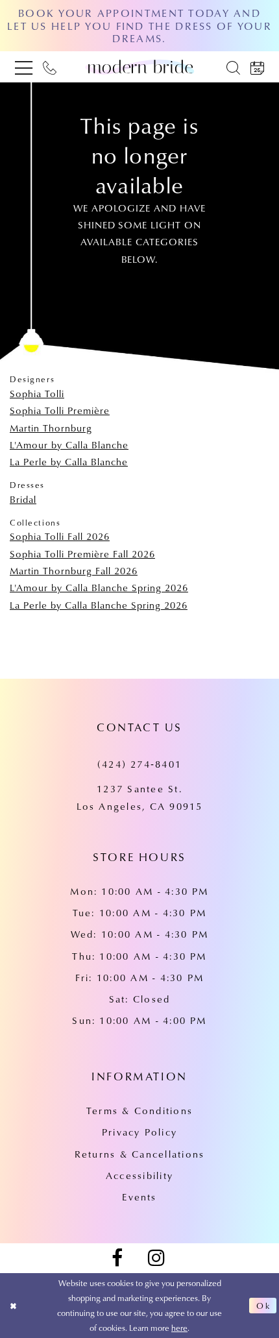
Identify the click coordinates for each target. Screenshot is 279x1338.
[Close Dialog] (13, 1305)
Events (139, 1197)
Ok (263, 1305)
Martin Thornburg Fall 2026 (74, 571)
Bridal (23, 499)
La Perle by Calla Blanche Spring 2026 (99, 605)
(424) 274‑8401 (139, 764)
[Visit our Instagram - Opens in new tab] (156, 1258)
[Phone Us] (50, 66)
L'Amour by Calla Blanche (69, 445)
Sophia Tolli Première (60, 410)
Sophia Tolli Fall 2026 (60, 536)
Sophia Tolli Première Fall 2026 (82, 554)
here (179, 1327)
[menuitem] (24, 66)
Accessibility (139, 1175)
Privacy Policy (139, 1132)
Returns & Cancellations (139, 1154)
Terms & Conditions (139, 1110)
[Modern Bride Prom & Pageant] (139, 66)
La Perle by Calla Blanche (69, 461)
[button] (24, 66)
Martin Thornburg (51, 428)
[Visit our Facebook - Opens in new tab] (117, 1258)
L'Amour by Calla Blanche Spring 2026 (99, 587)
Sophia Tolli (37, 393)
